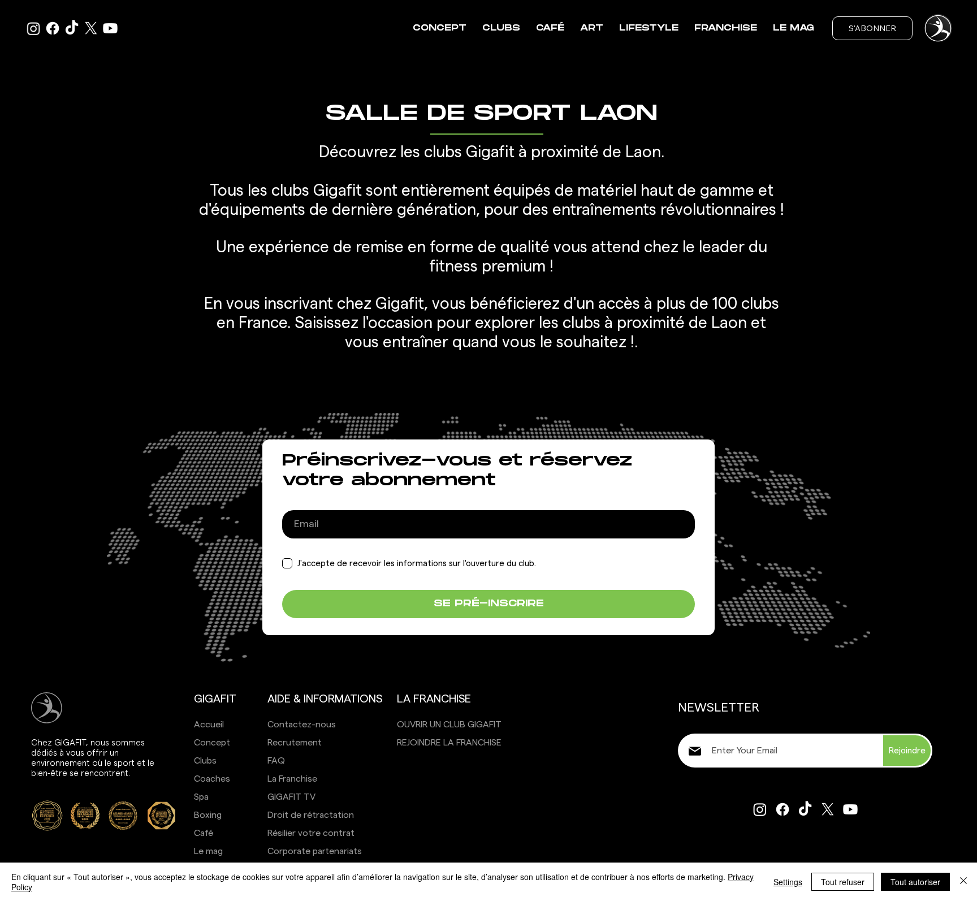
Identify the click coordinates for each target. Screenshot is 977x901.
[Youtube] (110, 28)
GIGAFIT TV (291, 796)
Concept (212, 742)
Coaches (212, 778)
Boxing (208, 815)
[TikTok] (71, 28)
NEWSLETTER (718, 707)
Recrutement (294, 742)
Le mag (208, 851)
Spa (201, 796)
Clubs (205, 760)
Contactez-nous (301, 724)
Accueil (209, 724)
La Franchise (292, 778)
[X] (91, 28)
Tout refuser (842, 881)
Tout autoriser (915, 881)
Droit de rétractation (310, 815)
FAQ (276, 760)
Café (203, 833)
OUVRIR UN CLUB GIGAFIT (449, 724)
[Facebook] (52, 28)
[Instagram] (759, 809)
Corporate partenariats (314, 851)
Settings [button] (787, 881)
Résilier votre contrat (311, 833)
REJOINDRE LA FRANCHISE (449, 742)
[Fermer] (963, 882)
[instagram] (33, 28)
